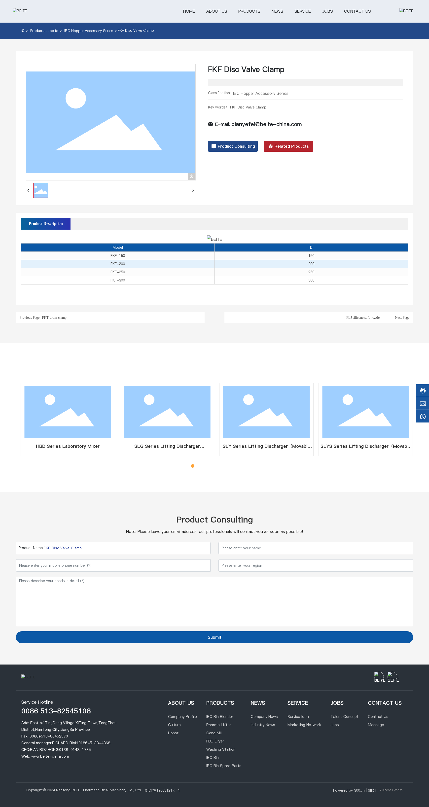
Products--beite (44, 30)
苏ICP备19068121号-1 (162, 790)
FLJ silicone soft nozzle (363, 317)
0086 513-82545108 (56, 711)
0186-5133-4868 (94, 742)
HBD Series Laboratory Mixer (65, 446)
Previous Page (29, 317)
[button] (187, 466)
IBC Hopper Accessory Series (88, 30)
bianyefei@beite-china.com (266, 124)
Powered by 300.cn (349, 790)
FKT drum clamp (54, 317)
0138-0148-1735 (75, 749)
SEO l (372, 790)
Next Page (402, 317)
